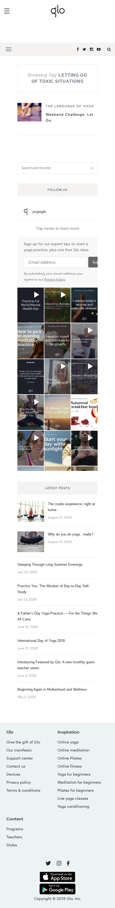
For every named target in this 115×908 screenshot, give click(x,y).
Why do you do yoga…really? (70, 534)
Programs (14, 829)
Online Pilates (69, 758)
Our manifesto (19, 750)
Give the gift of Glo (23, 742)
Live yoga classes (72, 798)
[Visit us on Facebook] (68, 863)
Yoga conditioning (73, 806)
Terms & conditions (23, 790)
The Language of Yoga (70, 106)
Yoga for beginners (74, 774)
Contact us (15, 766)
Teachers (14, 837)
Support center (19, 758)
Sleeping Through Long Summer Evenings (50, 565)
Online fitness (69, 766)
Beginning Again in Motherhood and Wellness (52, 689)
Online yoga (68, 742)
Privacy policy (18, 782)
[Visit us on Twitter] (48, 863)
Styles (11, 845)
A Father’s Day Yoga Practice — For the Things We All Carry (57, 616)
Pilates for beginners (75, 790)
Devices (13, 774)
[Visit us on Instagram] (59, 864)
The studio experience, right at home (71, 507)
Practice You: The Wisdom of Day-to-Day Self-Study (53, 589)
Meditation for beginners (79, 782)
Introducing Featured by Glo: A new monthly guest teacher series (56, 665)
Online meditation (73, 750)
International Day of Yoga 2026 (41, 641)
